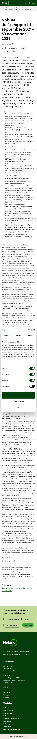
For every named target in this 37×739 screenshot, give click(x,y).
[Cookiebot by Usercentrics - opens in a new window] (26, 330)
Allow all (18, 395)
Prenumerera (28, 625)
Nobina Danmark (8, 716)
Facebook (6, 692)
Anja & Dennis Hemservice (11, 729)
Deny (18, 407)
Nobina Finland (8, 710)
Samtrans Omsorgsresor (11, 718)
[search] (25, 3)
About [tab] (30, 335)
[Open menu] (33, 3)
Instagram (6, 695)
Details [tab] (18, 335)
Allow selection (18, 401)
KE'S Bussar (7, 721)
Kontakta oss (7, 666)
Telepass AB (7, 726)
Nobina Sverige (8, 708)
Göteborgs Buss (8, 724)
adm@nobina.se (13, 671)
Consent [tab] (6, 335)
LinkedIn (6, 698)
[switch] (32, 374)
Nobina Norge (7, 713)
